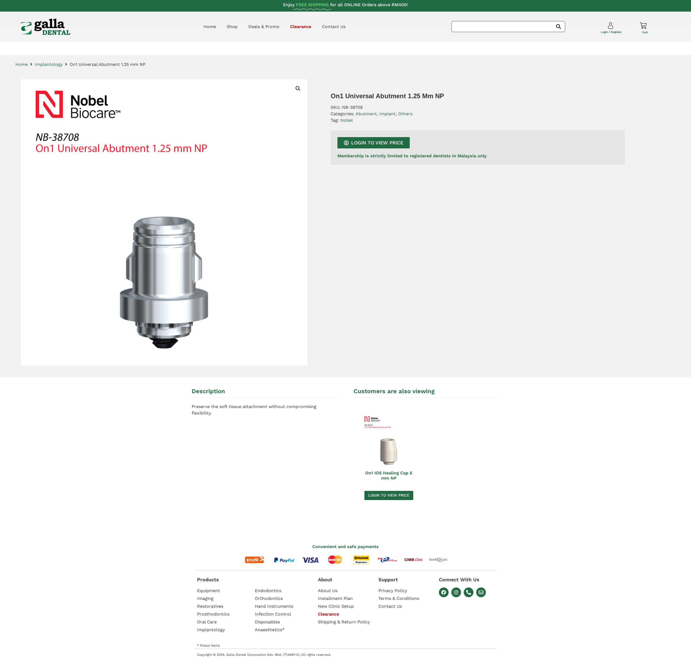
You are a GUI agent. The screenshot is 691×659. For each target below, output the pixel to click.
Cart (645, 32)
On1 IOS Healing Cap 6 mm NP (388, 475)
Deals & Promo (263, 26)
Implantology (49, 64)
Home (210, 26)
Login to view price (388, 495)
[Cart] (643, 25)
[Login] (611, 27)
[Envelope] (481, 592)
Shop (232, 26)
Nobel (346, 120)
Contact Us (334, 26)
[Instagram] (456, 592)
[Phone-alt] (468, 592)
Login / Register (611, 31)
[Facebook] (444, 592)
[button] (298, 88)
